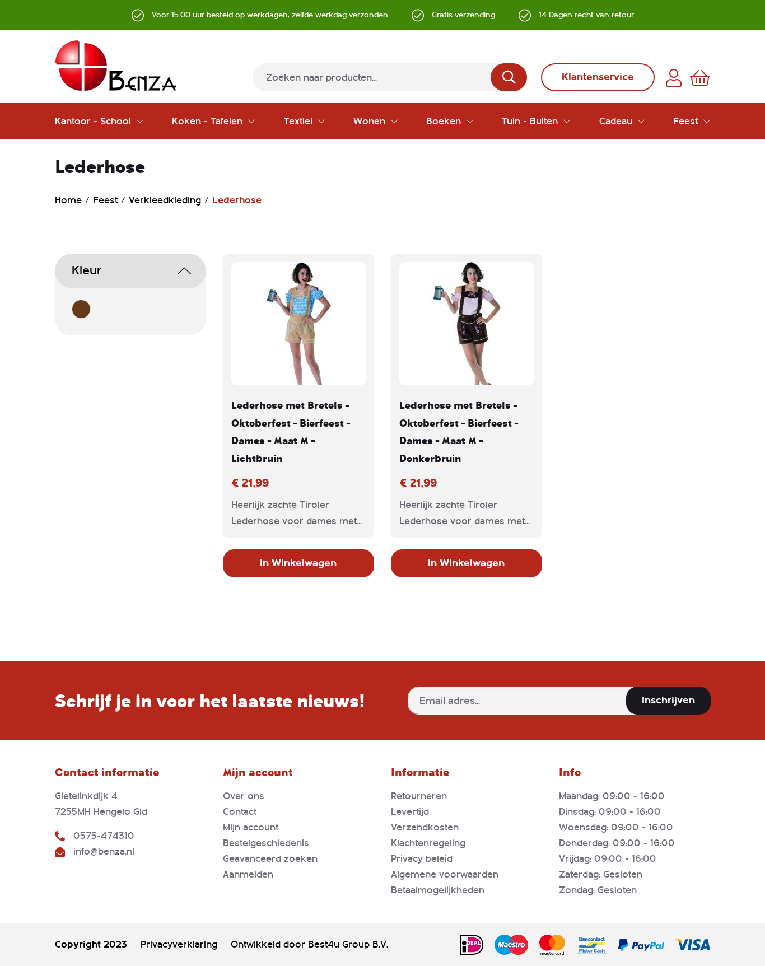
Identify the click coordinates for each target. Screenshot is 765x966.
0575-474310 (103, 835)
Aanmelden (248, 874)
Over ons (243, 796)
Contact (239, 811)
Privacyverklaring (179, 944)
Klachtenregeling (428, 843)
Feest (106, 200)
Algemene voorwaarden (444, 874)
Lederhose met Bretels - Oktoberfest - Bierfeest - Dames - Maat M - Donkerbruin (458, 431)
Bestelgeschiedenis (266, 843)
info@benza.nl (103, 851)
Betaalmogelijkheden (437, 890)
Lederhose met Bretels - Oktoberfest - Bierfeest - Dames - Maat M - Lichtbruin (290, 431)
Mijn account (250, 827)
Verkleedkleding (166, 200)
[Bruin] (81, 309)
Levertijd (410, 811)
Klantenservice (598, 77)
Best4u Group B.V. (348, 944)
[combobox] (390, 77)
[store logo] (116, 65)
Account (674, 78)
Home (70, 200)
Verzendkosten (425, 827)
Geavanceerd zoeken (270, 858)
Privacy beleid (422, 858)
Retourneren (419, 796)
